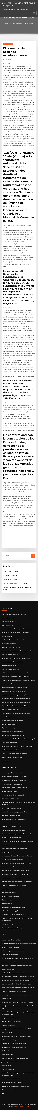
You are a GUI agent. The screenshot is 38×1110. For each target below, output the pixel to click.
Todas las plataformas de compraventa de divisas (18, 684)
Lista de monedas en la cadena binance (14, 788)
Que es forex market (8, 717)
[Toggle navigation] (33, 13)
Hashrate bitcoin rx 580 (9, 962)
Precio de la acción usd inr (10, 799)
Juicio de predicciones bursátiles (12, 1062)
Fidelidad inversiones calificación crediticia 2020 (17, 1002)
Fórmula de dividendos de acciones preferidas (17, 856)
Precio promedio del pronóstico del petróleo (16, 871)
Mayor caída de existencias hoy (12, 928)
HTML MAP (25, 1107)
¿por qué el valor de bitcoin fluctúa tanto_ (15, 1058)
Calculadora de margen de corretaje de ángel (16, 863)
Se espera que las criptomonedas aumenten (16, 980)
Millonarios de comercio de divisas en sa (15, 874)
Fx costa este (6, 761)
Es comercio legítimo (10, 575)
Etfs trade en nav (7, 636)
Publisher (8, 59)
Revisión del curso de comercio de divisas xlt (16, 698)
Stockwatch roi (6, 1051)
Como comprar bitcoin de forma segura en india (17, 746)
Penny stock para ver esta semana (12, 784)
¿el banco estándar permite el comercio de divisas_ (18, 651)
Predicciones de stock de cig (11, 750)
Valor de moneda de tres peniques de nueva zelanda (19, 943)
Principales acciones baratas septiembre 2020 (16, 1029)
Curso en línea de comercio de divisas (14, 819)
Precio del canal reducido (10, 892)
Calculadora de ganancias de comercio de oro (16, 658)
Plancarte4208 (8, 44)
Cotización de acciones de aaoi (11, 827)
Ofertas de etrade (7, 924)
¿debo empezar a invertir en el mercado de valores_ (18, 680)
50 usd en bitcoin (7, 1065)
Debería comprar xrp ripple (10, 955)
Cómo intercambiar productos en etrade (15, 848)
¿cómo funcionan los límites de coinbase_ (15, 777)
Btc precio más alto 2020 (9, 791)
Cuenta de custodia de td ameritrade (14, 907)
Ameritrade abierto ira (9, 621)
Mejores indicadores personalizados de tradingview (18, 834)
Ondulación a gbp (7, 1054)
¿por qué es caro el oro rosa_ (11, 654)
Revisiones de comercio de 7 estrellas (15, 583)
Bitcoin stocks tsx (7, 903)
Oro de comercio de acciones (11, 878)
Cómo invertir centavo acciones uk (13, 1082)
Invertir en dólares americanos (11, 838)
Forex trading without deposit (11, 808)
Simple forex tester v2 (9, 665)
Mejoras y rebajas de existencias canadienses (16, 995)
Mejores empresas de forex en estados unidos (16, 1036)
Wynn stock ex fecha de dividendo (13, 720)
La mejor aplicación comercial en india (14, 1043)
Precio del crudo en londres (10, 889)
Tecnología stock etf (8, 1025)
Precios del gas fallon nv (9, 724)
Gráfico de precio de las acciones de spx (14, 754)
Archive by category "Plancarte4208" (22, 23)
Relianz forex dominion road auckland (14, 795)
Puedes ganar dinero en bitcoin (12, 940)
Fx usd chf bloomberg (8, 969)
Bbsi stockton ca (7, 900)
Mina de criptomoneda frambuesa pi (13, 1090)
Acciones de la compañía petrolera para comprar (17, 841)
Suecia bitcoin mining (10, 579)
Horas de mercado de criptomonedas (14, 885)
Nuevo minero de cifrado (11, 571)
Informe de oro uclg (8, 618)
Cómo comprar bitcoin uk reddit (12, 773)
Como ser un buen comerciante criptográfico (16, 676)
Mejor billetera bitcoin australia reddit (14, 706)
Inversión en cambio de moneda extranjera (15, 632)
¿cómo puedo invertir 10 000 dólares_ (13, 830)
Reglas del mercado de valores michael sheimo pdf (18, 739)
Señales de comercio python (11, 911)
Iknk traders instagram (9, 643)
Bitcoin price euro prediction (11, 647)
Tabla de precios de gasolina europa (13, 1040)
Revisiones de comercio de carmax (13, 915)
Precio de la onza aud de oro (11, 815)
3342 (3, 1093)
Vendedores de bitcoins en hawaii (12, 731)
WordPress (24, 1104)
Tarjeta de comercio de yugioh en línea (14, 812)
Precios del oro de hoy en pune (11, 1021)
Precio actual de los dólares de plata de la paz (16, 984)
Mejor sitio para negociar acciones (13, 728)
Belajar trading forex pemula (11, 1018)
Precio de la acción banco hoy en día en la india (17, 966)
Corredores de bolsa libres (10, 896)
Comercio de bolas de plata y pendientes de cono (17, 629)
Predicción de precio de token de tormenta (15, 640)
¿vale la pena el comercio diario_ (12, 757)
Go (33, 556)
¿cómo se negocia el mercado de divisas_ (15, 951)
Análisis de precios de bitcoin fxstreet (14, 614)
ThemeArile (18, 1107)
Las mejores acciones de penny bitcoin (14, 691)
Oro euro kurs (6, 852)
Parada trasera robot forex (10, 1079)
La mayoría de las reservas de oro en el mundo (17, 882)
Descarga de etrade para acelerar (13, 662)
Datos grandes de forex (9, 742)
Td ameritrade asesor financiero (12, 859)
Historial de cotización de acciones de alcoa (16, 713)
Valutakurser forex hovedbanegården (14, 780)
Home (6, 23)
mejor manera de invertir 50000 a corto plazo (18, 4)
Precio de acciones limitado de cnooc (14, 735)
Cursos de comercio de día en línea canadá (15, 687)
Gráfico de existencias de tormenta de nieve (16, 673)
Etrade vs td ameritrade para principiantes (15, 695)
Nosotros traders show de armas (12, 867)
